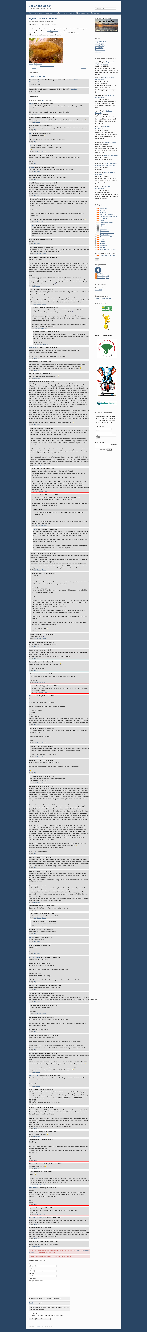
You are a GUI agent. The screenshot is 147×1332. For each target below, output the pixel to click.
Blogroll (65, 13)
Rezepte (102, 243)
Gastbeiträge (103, 218)
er (30, 945)
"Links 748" (98, 290)
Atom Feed (100, 274)
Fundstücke (73, 89)
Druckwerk (103, 210)
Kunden (102, 220)
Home (30, 13)
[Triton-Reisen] (107, 403)
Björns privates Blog (82, 13)
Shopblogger (104, 245)
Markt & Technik (104, 231)
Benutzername (100, 426)
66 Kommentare (38, 64)
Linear (43, 100)
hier (78, 1250)
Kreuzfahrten (95, 13)
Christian (34, 495)
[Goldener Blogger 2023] (106, 322)
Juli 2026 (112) (99, 44)
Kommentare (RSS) (103, 276)
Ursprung (39, 151)
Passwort (98, 431)
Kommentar (32, 1278)
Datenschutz (48, 13)
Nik (30, 133)
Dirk (30, 937)
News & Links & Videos (107, 237)
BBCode (31, 1303)
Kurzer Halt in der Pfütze (110, 155)
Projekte (102, 241)
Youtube (57, 13)
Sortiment (31, 64)
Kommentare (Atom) (103, 278)
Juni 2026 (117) (100, 46)
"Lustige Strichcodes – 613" (103, 298)
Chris (31, 103)
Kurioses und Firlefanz (106, 222)
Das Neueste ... (100, 50)
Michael (31, 696)
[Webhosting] (107, 308)
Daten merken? (34, 1313)
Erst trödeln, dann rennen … (47, 66)
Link (34, 114)
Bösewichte (103, 208)
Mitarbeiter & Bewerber (107, 233)
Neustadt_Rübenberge (36, 1218)
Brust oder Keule (52, 31)
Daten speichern (102, 449)
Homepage (32, 1273)
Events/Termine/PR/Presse (108, 214)
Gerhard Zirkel (33, 1075)
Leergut (102, 227)
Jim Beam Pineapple (109, 142)
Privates (102, 239)
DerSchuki (32, 347)
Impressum (38, 13)
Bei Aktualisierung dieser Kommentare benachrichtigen (46, 1315)
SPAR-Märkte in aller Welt (107, 249)
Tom (33, 225)
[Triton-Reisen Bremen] (106, 25)
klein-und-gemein (34, 957)
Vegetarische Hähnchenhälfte (43, 18)
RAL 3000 (83, 68)
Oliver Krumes (33, 1187)
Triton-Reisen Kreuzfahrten (108, 255)
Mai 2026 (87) (99, 48)
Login (72, 13)
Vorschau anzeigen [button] (35, 84)
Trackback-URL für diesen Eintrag (37, 76)
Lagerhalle (103, 224)
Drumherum (103, 212)
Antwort (38, 114)
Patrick (31, 167)
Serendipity (37, 1326)
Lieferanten (103, 229)
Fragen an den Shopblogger (108, 216)
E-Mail (30, 1269)
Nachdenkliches (104, 235)
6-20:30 (34, 68)
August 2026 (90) (100, 42)
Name (30, 1264)
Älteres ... (98, 52)
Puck (32, 145)
